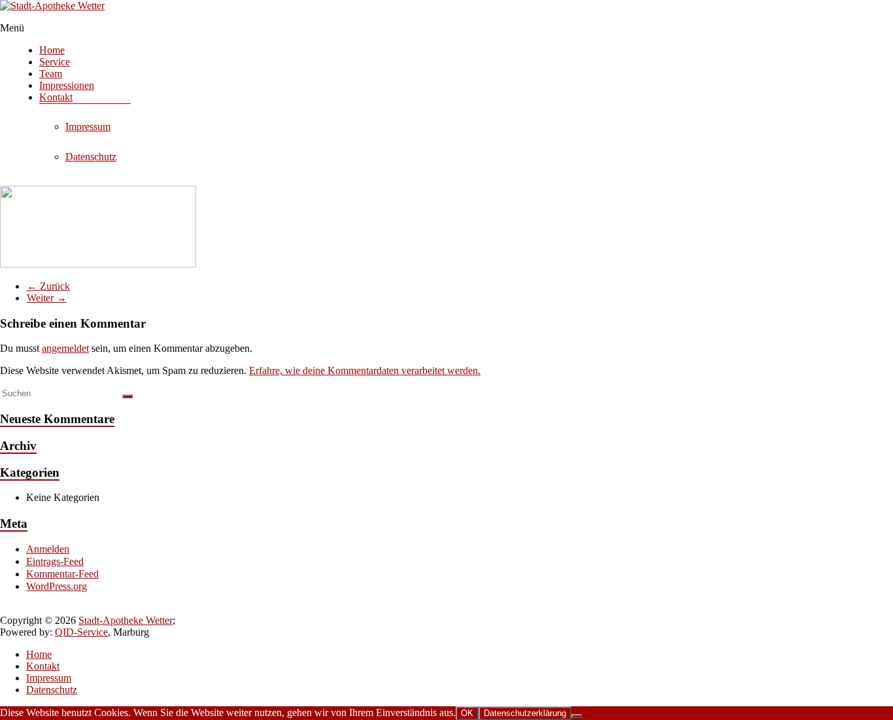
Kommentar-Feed (62, 573)
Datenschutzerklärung (525, 713)
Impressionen (66, 85)
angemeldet (65, 348)
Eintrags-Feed (55, 561)
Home (52, 50)
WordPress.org (56, 586)
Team (50, 73)
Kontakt (56, 97)
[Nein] (576, 716)
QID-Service (81, 632)
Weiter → (47, 297)
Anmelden (47, 549)
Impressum (87, 126)
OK (467, 713)
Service (54, 61)
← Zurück (48, 286)
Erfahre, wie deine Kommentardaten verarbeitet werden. (364, 370)
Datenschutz (90, 156)
